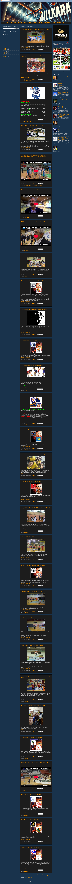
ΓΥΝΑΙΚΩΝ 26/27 (60, 22)
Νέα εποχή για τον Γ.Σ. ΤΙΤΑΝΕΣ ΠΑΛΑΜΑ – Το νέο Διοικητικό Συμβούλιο (63, 138)
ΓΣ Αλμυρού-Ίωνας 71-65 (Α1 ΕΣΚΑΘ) (29, 340)
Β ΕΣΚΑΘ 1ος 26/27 (42, 22)
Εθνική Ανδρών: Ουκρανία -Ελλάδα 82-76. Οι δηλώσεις (63, 146)
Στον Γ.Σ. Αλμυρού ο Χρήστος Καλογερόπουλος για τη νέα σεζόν (63, 129)
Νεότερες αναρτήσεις (26, 875)
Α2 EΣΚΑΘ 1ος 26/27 (22, 22)
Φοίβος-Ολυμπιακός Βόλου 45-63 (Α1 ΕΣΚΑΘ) (31, 794)
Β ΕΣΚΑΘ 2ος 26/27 (51, 22)
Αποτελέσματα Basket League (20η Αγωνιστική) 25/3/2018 (34, 85)
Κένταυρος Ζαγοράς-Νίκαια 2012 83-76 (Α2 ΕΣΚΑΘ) (33, 565)
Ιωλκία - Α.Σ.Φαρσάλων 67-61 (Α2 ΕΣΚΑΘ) (31, 429)
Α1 (24, 121)
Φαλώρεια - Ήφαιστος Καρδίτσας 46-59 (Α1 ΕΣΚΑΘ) (33, 705)
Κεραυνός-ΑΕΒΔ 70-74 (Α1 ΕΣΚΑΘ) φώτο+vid (31, 591)
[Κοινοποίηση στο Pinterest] (42, 49)
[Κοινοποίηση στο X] (40, 49)
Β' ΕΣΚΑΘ (4, 51)
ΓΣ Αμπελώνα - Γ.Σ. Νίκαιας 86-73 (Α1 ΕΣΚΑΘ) (32, 737)
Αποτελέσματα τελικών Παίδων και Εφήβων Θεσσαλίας (34, 309)
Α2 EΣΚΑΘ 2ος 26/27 (32, 22)
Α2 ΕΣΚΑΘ (26, 449)
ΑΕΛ (26, 790)
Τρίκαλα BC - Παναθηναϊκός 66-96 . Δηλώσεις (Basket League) (35, 125)
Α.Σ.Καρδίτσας (26, 250)
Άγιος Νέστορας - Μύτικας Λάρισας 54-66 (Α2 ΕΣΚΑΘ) (33, 280)
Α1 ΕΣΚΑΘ (26, 612)
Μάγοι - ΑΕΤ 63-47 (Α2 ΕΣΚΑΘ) (28, 536)
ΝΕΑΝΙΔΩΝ (5, 56)
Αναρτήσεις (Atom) (29, 877)
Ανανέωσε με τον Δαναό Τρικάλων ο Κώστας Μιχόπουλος (62, 122)
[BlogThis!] (39, 49)
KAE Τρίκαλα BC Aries (35, 150)
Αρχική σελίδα (5, 22)
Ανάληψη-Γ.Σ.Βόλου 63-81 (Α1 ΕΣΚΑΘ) (30, 847)
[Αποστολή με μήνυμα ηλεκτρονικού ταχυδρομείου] (38, 49)
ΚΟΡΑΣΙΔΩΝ (5, 55)
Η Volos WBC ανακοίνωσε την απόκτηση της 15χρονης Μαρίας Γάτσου (63, 115)
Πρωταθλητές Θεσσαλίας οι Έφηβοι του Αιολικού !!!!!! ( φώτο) (35, 29)
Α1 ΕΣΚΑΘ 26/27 (13, 22)
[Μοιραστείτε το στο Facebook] (41, 49)
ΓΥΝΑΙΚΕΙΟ (5, 52)
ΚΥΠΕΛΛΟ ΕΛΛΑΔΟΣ (28, 80)
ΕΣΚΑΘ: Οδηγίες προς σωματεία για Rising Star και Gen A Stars (63, 84)
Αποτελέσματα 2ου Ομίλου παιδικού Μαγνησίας (32, 365)
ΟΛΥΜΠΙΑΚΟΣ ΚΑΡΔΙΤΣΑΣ (37, 185)
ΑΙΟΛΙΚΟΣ (26, 185)
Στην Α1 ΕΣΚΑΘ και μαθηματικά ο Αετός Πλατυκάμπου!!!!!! (35, 454)
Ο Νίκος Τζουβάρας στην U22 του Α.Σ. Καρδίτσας (63, 93)
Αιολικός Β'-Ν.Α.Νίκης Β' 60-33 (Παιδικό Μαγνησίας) (33, 395)
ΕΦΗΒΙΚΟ (26, 50)
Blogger (41, 881)
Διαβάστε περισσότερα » (25, 47)
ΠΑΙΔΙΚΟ (25, 276)
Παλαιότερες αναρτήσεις (45, 875)
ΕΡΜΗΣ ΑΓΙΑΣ (26, 217)
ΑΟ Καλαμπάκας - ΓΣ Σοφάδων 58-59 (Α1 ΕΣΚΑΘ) (32, 645)
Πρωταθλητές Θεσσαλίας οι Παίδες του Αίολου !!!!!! (33, 255)
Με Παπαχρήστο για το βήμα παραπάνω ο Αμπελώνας (63, 99)
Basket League (28, 121)
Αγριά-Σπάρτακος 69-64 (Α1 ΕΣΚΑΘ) (29, 819)
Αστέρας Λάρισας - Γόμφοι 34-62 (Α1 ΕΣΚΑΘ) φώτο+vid (34, 617)
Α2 (24, 790)
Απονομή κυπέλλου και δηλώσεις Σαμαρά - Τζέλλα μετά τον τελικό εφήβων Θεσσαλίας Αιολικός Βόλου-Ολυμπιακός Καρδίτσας (35, 156)
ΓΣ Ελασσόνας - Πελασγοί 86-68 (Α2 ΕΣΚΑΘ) (31, 481)
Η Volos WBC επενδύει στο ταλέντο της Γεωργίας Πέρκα (63, 107)
